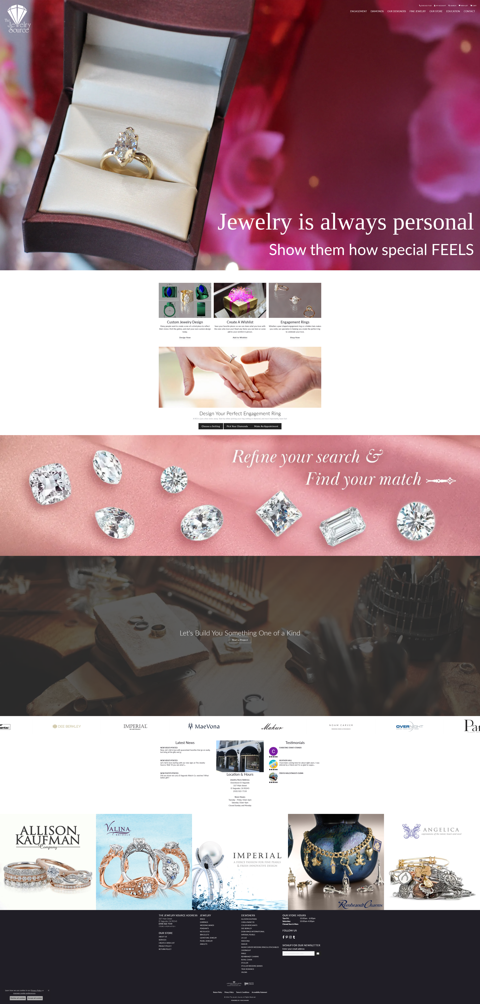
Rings (202, 919)
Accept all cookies (35, 998)
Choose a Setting (211, 426)
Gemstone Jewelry (208, 938)
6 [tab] (247, 266)
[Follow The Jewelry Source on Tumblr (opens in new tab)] (294, 937)
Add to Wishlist (240, 337)
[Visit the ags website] (234, 984)
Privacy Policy (165, 946)
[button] (440, 6)
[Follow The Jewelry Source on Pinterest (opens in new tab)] (287, 937)
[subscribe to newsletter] (317, 953)
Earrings (204, 922)
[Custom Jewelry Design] (185, 300)
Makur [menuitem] (244, 944)
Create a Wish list (167, 943)
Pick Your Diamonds (237, 426)
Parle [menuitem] (243, 953)
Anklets (203, 944)
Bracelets (204, 935)
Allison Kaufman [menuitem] (249, 919)
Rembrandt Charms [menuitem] (250, 956)
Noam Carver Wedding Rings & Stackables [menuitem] (260, 947)
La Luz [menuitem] (244, 938)
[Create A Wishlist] (240, 300)
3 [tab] (238, 266)
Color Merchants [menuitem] (249, 925)
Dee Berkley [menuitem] (246, 928)
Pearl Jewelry (206, 941)
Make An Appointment (266, 426)
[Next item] (477, 862)
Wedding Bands (207, 925)
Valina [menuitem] (244, 972)
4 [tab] (241, 266)
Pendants (204, 928)
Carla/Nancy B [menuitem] (247, 922)
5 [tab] (244, 266)
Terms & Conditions (242, 992)
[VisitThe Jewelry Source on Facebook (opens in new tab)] (283, 937)
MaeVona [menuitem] (245, 941)
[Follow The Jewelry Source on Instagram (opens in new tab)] (290, 937)
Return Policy (165, 949)
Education (453, 11)
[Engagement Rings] (295, 300)
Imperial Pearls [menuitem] (248, 935)
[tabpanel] (240, 135)
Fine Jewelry (418, 11)
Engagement (358, 11)
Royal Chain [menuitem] (246, 960)
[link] (425, 6)
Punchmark (244, 1000)
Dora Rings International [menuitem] (252, 931)
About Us (163, 937)
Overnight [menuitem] (246, 950)
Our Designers (396, 11)
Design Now (185, 337)
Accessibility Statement (259, 992)
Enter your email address (293, 948)
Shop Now (295, 337)
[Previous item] (3, 862)
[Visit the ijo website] (249, 984)
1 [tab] (233, 266)
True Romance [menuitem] (247, 969)
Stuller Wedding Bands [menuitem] (251, 966)
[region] (240, 726)
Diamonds (377, 11)
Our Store (436, 11)
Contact (469, 11)
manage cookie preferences (24, 993)
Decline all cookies (17, 998)
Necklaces (205, 931)
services (162, 940)
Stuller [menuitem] (244, 963)
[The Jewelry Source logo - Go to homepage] (19, 18)
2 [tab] (235, 266)
